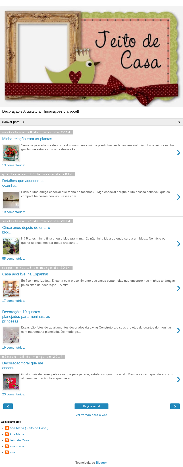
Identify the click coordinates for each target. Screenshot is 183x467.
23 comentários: (13, 394)
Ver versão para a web (92, 415)
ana (12, 452)
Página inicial (91, 406)
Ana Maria (17, 434)
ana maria (17, 446)
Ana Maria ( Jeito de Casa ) (29, 428)
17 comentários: (13, 300)
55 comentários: (13, 258)
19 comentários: (13, 165)
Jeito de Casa (19, 440)
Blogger (101, 462)
